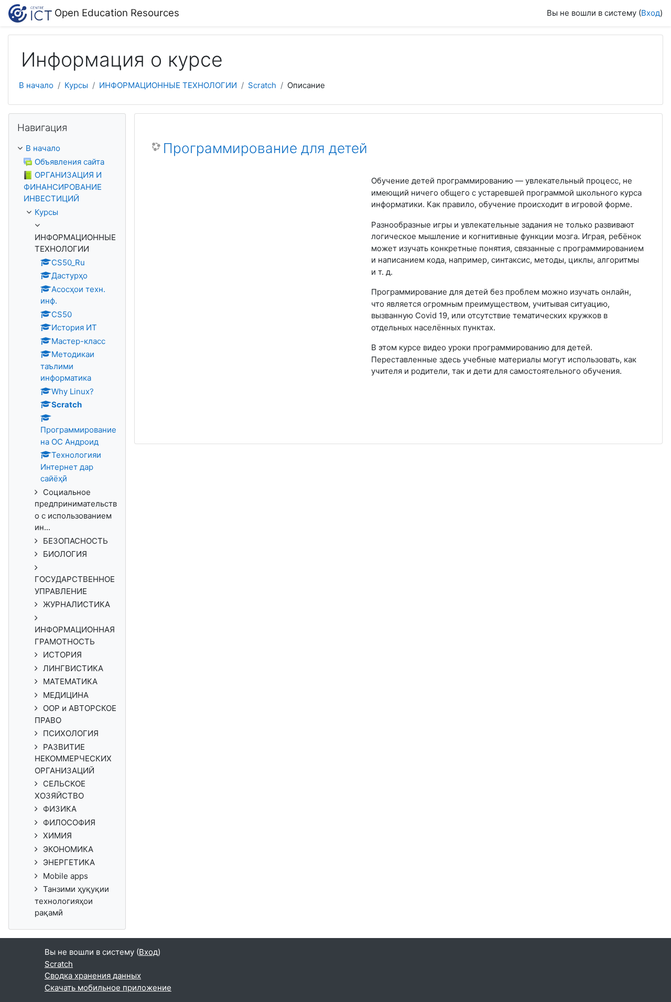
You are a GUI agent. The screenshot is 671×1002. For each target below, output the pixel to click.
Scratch (262, 85)
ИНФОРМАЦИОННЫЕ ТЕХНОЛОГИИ (168, 85)
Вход (650, 13)
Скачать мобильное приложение (108, 988)
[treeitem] (67, 149)
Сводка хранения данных (93, 976)
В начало (36, 85)
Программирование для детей (265, 148)
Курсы (76, 85)
